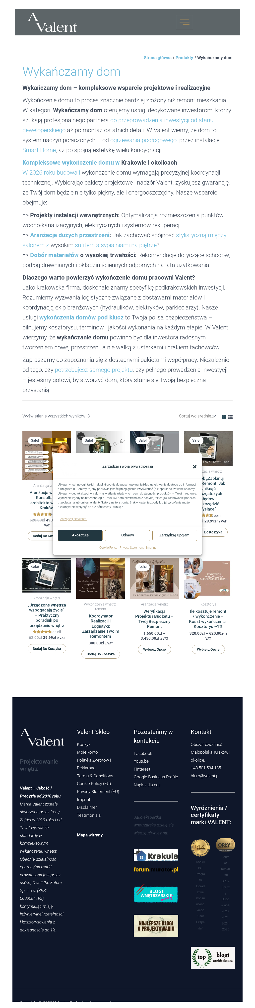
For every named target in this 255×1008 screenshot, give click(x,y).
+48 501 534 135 (206, 767)
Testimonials (89, 815)
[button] (194, 466)
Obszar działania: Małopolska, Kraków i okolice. (210, 752)
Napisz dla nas (147, 784)
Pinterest (142, 769)
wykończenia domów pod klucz (81, 317)
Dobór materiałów (54, 255)
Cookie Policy (108, 547)
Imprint (151, 547)
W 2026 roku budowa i (51, 172)
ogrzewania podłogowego (143, 140)
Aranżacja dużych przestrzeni (69, 235)
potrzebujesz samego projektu (94, 369)
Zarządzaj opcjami (175, 535)
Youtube (141, 761)
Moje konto (87, 752)
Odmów (127, 535)
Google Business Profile (156, 776)
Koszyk (83, 744)
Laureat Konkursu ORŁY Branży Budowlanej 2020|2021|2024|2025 (225, 893)
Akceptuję (80, 535)
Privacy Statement (132, 547)
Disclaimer (87, 807)
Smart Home (39, 150)
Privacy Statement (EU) (98, 791)
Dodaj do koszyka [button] (47, 536)
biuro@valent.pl (205, 775)
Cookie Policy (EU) (94, 783)
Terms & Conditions (95, 775)
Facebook (143, 753)
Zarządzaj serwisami (73, 519)
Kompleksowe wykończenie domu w (71, 162)
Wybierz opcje (154, 649)
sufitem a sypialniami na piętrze (116, 245)
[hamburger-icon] (184, 22)
